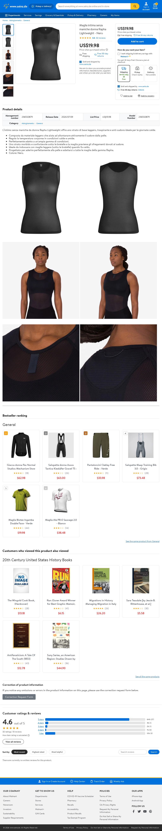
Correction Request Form (19, 697)
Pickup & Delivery (76, 15)
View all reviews (13, 741)
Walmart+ (39, 809)
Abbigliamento (15, 20)
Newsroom (8, 804)
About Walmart (10, 796)
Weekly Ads (119, 781)
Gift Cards (39, 813)
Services (27, 15)
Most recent (19, 751)
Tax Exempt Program (76, 817)
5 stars (41, 719)
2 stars (41, 730)
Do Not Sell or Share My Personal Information (110, 818)
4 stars (41, 723)
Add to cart (137, 41)
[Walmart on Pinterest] (150, 812)
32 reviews (100, 38)
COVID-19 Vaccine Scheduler (80, 796)
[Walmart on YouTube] (145, 812)
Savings (38, 15)
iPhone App (137, 796)
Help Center (79, 781)
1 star (41, 733)
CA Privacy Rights (108, 804)
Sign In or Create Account (53, 781)
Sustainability (9, 813)
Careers (103, 15)
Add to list (127, 95)
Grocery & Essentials (54, 15)
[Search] (135, 6)
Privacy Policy (106, 800)
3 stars (41, 726)
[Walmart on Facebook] (133, 812)
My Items (115, 15)
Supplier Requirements (13, 817)
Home (5, 20)
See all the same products (147, 676)
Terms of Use (105, 796)
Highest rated (38, 751)
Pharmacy (91, 15)
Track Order (99, 781)
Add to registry (147, 95)
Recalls (70, 804)
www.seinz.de (85, 64)
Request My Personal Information (109, 810)
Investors (7, 809)
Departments (14, 15)
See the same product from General (142, 541)
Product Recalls (74, 813)
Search (154, 751)
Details (141, 90)
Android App (137, 800)
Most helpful (57, 751)
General (26, 20)
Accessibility (73, 809)
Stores (38, 800)
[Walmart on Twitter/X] (139, 812)
